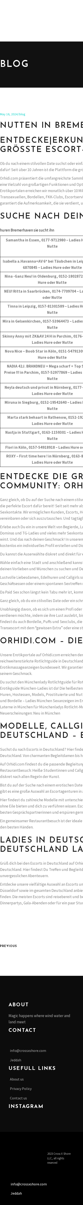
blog (22, 114)
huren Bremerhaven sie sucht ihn (27, 230)
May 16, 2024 (9, 114)
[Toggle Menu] (16, 10)
